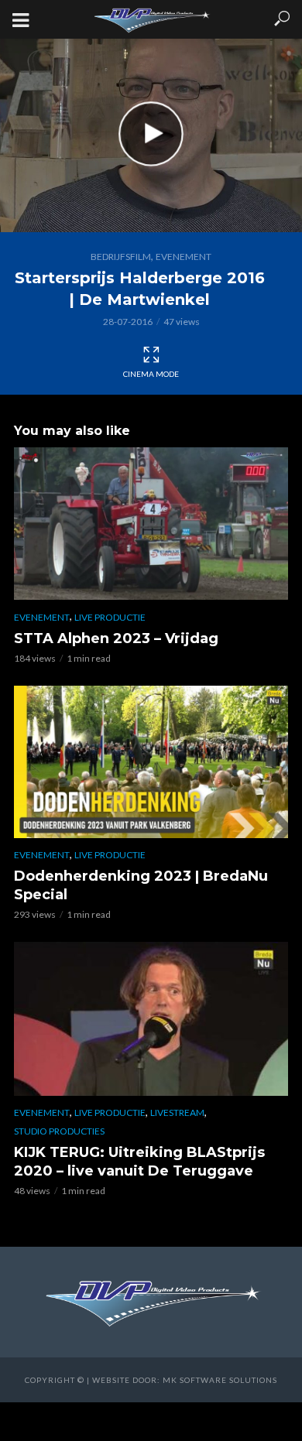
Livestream (177, 1112)
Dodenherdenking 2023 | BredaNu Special (141, 885)
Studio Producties (59, 1131)
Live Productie (110, 617)
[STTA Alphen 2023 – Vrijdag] (151, 523)
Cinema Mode (151, 373)
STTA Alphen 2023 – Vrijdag (116, 638)
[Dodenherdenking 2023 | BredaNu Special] (151, 762)
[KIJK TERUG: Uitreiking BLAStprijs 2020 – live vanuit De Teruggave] (151, 1018)
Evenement (183, 256)
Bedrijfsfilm (121, 256)
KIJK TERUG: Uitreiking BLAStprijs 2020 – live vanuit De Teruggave (139, 1161)
